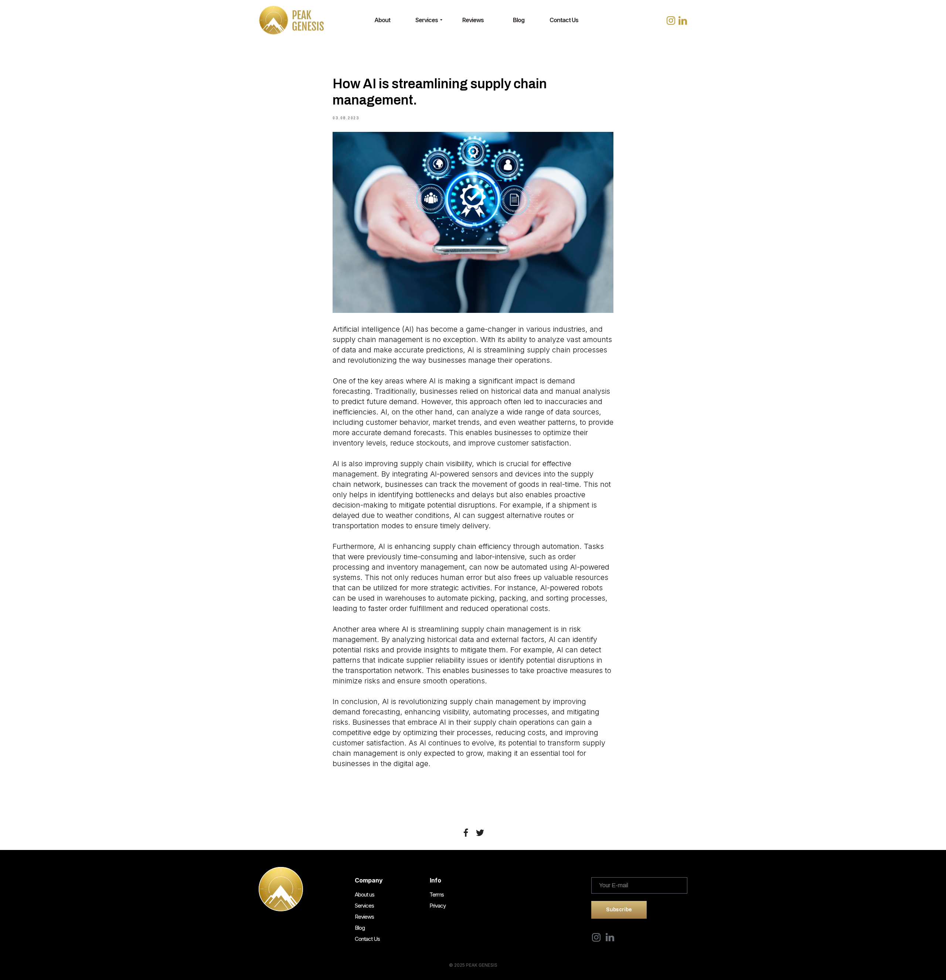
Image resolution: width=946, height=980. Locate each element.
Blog (360, 927)
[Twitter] (480, 832)
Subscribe (619, 909)
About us (364, 894)
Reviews (364, 916)
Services (364, 905)
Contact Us (367, 938)
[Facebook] (466, 832)
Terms (436, 894)
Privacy (437, 905)
